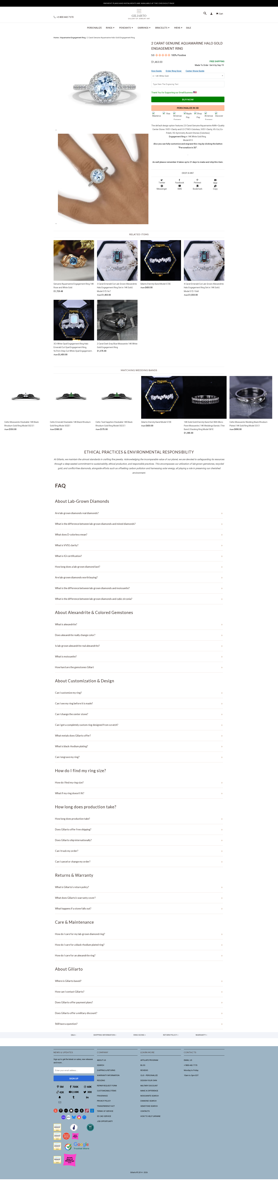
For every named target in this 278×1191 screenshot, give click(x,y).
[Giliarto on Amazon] (82, 1112)
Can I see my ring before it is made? (139, 703)
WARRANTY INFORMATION (108, 1075)
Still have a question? (139, 1024)
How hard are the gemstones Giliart (139, 667)
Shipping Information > (104, 1035)
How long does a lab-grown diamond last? (139, 567)
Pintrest (197, 182)
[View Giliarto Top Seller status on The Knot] (75, 1139)
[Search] (205, 14)
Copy (215, 189)
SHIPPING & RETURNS (106, 1070)
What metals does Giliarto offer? (139, 735)
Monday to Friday (191, 1070)
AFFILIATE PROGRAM (149, 1060)
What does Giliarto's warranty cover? (139, 898)
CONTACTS (145, 1111)
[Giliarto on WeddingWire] (61, 1112)
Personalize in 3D (188, 107)
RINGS (110, 27)
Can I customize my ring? (139, 693)
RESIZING (101, 1080)
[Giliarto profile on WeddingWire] (57, 1149)
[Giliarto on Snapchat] (60, 1097)
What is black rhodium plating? (139, 746)
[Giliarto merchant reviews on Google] (77, 1151)
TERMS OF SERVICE (105, 1111)
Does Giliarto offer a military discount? (139, 1013)
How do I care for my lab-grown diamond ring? (139, 934)
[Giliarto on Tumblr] (73, 1097)
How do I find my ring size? (139, 782)
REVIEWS (144, 1070)
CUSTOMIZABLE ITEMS (106, 1091)
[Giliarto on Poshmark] (87, 1112)
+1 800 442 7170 (65, 17)
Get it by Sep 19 (217, 63)
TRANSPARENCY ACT (106, 1106)
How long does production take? (139, 819)
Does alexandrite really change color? (139, 635)
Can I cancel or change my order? (139, 861)
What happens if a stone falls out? (139, 908)
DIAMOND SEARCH (148, 1101)
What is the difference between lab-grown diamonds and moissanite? (139, 588)
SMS (180, 189)
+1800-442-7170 (190, 1065)
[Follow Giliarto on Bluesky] (74, 1119)
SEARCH (100, 1065)
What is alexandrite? (139, 624)
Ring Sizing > (139, 1035)
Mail (215, 183)
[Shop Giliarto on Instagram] (79, 1119)
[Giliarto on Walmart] (92, 1112)
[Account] (211, 14)
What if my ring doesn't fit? (139, 793)
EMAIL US (188, 1060)
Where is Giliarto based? (139, 981)
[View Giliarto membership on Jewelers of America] (74, 1130)
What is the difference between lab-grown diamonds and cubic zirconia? (139, 599)
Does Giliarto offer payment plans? (139, 1002)
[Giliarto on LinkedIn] (87, 1097)
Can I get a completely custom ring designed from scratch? (139, 725)
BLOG (142, 1065)
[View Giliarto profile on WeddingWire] (57, 1130)
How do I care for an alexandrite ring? (139, 955)
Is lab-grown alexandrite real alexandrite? (139, 646)
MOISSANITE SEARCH (149, 1096)
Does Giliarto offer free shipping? (139, 829)
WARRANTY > (201, 1035)
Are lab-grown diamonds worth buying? (139, 577)
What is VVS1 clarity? (139, 545)
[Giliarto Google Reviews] (71, 1112)
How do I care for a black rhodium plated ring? (139, 945)
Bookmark (197, 189)
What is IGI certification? (139, 556)
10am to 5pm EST (191, 1075)
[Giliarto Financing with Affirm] (69, 1119)
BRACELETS (162, 27)
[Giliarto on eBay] (76, 1112)
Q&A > (73, 1035)
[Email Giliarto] (60, 1102)
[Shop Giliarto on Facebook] (84, 1119)
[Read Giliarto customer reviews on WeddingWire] (90, 1130)
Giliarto (133, 1172)
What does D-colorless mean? (139, 534)
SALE (188, 28)
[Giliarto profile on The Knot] (57, 1163)
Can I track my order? (139, 851)
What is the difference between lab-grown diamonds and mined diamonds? (139, 524)
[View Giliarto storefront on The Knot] (66, 1139)
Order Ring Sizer (174, 71)
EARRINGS (144, 27)
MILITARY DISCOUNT (149, 1086)
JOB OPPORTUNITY (105, 1121)
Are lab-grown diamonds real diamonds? (139, 513)
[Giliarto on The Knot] (56, 1112)
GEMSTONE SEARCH (149, 1106)
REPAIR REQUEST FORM (107, 1086)
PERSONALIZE (94, 28)
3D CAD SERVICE (104, 1116)
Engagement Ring (177, 136)
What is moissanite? (139, 656)
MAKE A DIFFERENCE (149, 1091)
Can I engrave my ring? (139, 757)
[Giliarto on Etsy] (66, 1112)
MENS (178, 27)
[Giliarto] (139, 13)
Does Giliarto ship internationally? (139, 840)
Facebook (179, 182)
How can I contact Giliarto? (139, 992)
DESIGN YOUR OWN (148, 1080)
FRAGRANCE (102, 1096)
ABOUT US (101, 1060)
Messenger (162, 189)
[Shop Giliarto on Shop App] (63, 1119)
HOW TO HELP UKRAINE (150, 1116)
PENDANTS (126, 27)
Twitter (162, 182)
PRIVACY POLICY (104, 1101)
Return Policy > (170, 1035)
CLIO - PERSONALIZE (149, 1075)
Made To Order (202, 65)
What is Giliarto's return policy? (139, 887)
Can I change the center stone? (139, 714)
